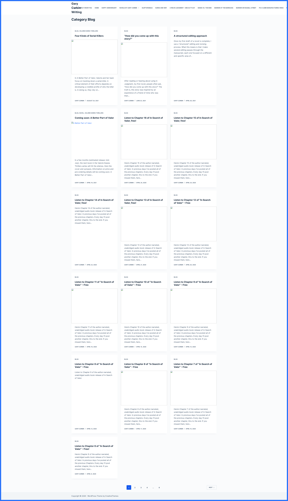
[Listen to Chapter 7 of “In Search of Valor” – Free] (193, 388)
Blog (77, 31)
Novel (81, 113)
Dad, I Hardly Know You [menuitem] (83, 8)
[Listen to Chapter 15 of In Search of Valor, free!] (193, 142)
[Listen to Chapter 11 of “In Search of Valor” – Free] (94, 306)
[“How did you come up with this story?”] (144, 60)
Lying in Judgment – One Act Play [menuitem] (182, 8)
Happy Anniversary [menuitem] (109, 8)
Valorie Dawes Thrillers (88, 31)
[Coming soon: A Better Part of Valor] (94, 139)
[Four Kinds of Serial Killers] (94, 57)
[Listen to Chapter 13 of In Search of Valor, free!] (144, 224)
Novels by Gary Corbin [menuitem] (128, 8)
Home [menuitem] (97, 8)
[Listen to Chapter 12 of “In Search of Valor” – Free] (193, 224)
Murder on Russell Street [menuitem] (246, 8)
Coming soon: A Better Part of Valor (94, 118)
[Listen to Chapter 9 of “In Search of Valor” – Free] (193, 306)
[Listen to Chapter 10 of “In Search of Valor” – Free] (144, 306)
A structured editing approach (190, 36)
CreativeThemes (111, 496)
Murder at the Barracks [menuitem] (223, 8)
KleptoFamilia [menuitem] (147, 8)
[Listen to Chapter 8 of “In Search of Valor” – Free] (144, 388)
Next (211, 487)
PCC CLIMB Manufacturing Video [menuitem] (271, 8)
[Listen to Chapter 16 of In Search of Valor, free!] (144, 142)
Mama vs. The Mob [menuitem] (205, 8)
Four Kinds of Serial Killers (89, 36)
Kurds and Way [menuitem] (161, 8)
